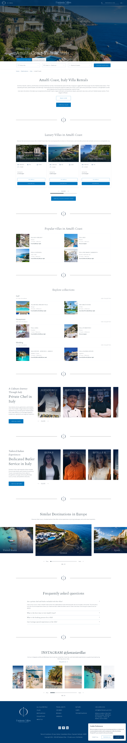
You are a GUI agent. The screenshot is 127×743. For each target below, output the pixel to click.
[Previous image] (19, 153)
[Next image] (43, 153)
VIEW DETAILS (31, 179)
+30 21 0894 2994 (100, 707)
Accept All (119, 737)
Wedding (19, 342)
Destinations (24, 71)
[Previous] (59, 191)
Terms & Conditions (46, 734)
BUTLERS (78, 707)
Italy (31, 71)
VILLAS (38, 710)
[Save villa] (41, 146)
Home (17, 71)
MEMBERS (59, 710)
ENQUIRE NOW (31, 183)
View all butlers (16, 483)
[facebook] (63, 727)
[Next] (68, 191)
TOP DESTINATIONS (81, 713)
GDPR (84, 734)
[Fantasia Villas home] (4, 3)
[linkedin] (67, 727)
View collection (106, 298)
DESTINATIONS (41, 713)
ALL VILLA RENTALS (42, 707)
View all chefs (16, 421)
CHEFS (77, 710)
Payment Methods (77, 734)
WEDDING (59, 716)
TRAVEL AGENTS (60, 707)
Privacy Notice (56, 734)
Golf (17, 296)
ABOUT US (40, 719)
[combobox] (110, 3)
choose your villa (102, 65)
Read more (63, 98)
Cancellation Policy (66, 734)
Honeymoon (21, 319)
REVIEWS (58, 713)
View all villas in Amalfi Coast (63, 198)
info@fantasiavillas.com (103, 710)
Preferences (107, 737)
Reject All (95, 737)
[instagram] (59, 727)
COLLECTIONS (41, 716)
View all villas (63, 105)
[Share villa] (45, 146)
